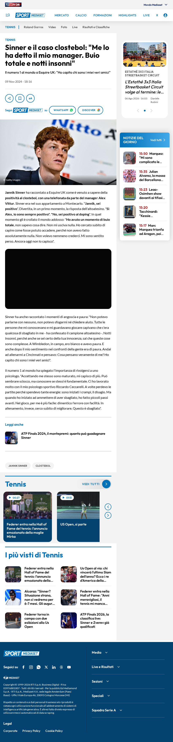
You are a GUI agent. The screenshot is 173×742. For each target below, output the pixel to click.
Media (96, 652)
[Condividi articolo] (9, 98)
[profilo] (165, 15)
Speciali (98, 696)
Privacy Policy (31, 731)
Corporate (10, 731)
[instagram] (31, 667)
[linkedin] (54, 667)
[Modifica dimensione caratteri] (30, 98)
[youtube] (69, 667)
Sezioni (97, 681)
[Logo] (30, 15)
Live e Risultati (103, 667)
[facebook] (23, 667)
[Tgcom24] (13, 5)
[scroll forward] (108, 515)
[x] (46, 667)
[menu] (7, 15)
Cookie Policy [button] (54, 731)
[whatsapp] (38, 667)
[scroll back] (108, 506)
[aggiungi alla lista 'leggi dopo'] (19, 98)
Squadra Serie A (104, 710)
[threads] (61, 667)
